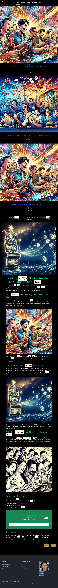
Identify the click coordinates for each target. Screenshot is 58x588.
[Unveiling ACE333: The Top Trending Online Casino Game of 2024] (29, 172)
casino (38, 537)
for (25, 437)
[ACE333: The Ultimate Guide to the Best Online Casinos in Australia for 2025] (29, 103)
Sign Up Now (29, 524)
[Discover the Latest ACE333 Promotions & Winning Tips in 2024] (29, 34)
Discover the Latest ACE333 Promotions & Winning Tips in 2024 (29, 66)
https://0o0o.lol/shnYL (18, 505)
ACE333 (29, 64)
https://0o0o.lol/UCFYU (22, 503)
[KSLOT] (2, 2)
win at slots (46, 372)
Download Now (21, 507)
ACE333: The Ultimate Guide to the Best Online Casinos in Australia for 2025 (29, 135)
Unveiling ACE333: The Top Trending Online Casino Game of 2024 (29, 204)
